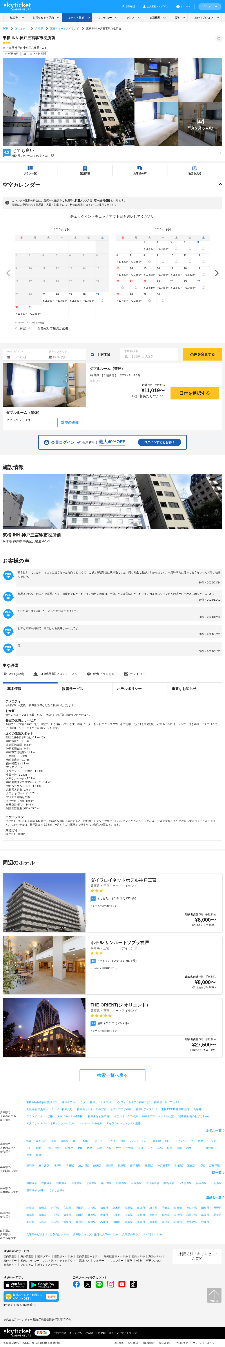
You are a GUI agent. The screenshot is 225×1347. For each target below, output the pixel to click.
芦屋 (109, 1148)
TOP (5, 28)
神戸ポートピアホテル (167, 1102)
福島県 (104, 1207)
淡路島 (65, 1141)
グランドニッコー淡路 (39, 1116)
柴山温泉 (106, 1183)
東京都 (178, 1207)
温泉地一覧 (213, 1197)
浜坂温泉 (201, 1183)
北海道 (30, 1207)
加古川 (130, 1148)
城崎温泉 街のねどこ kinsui (194, 1116)
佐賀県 (129, 1221)
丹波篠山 (211, 1148)
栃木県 (116, 1207)
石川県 (55, 1214)
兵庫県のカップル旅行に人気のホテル (95, 1234)
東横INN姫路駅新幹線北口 (41, 1102)
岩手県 (55, 1207)
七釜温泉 (91, 1183)
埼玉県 (153, 1207)
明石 (168, 1141)
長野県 (217, 1207)
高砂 (140, 1148)
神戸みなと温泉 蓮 (99, 1116)
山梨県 (205, 1207)
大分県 (166, 1221)
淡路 (29, 1141)
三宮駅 (191, 1165)
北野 (58, 1148)
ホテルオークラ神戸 (126, 1116)
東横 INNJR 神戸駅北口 (175, 1109)
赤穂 (99, 1148)
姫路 (169, 1148)
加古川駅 (83, 1165)
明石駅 (70, 1165)
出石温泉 (216, 1183)
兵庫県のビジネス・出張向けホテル (47, 1234)
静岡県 (79, 1214)
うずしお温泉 (57, 1190)
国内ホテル (21, 28)
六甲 (118, 1148)
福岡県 (116, 1221)
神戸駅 (58, 1165)
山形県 (92, 1207)
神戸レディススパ (146, 1109)
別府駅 (179, 1165)
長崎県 (141, 1221)
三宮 (48, 1148)
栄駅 (202, 1165)
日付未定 (104, 354)
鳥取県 (205, 1214)
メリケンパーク (184, 1141)
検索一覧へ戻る (112, 1075)
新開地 (157, 1141)
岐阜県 (92, 1214)
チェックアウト (58, 351)
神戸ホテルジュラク (73, 1102)
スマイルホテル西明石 (70, 1116)
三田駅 (149, 1165)
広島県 (43, 1221)
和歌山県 (191, 1214)
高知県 (104, 1221)
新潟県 (30, 1214)
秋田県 (79, 1207)
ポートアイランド (105, 1141)
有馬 (160, 1148)
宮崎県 (178, 1221)
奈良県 (178, 1214)
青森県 (43, 1207)
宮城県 (67, 1207)
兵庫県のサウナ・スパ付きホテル (142, 1234)
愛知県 (104, 1214)
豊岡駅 (30, 1165)
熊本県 (153, 1221)
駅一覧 (216, 1172)
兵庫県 (39, 28)
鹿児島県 (191, 1221)
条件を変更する (202, 354)
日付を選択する (194, 393)
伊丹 (150, 1148)
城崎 (38, 1155)
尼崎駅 (109, 1165)
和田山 (87, 1141)
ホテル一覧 (213, 1130)
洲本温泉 (121, 1183)
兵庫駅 (122, 1165)
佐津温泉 (76, 1183)
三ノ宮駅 (44, 1165)
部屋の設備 (70, 422)
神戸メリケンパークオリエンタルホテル (50, 1123)
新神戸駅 (214, 1165)
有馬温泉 (168, 1183)
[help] (52, 155)
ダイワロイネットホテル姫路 (123, 1123)
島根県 (217, 1214)
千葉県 (166, 1207)
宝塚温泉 (136, 1183)
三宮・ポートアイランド (64, 28)
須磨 (123, 1141)
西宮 (89, 1148)
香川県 (79, 1221)
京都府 (141, 1214)
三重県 (116, 1214)
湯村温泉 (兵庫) (35, 1190)
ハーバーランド (139, 1141)
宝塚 (179, 1148)
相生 (189, 1148)
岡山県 (30, 1221)
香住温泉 (46, 1183)
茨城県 (141, 1207)
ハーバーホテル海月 (90, 1123)
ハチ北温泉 (185, 1183)
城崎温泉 (61, 1183)
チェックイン (15, 351)
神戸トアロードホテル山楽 (158, 1116)
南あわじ (41, 1141)
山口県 (55, 1221)
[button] (200, 124)
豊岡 (29, 1155)
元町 (29, 1148)
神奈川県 (191, 1207)
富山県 (43, 1214)
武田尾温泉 (152, 1183)
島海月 (197, 1109)
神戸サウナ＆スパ (100, 1102)
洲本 (53, 1141)
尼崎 (80, 1148)
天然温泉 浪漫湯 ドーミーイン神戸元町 (49, 1109)
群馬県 (129, 1207)
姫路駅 (97, 1165)
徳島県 (67, 1221)
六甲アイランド (207, 1141)
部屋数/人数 (131, 351)
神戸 (38, 1148)
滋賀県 (129, 1214)
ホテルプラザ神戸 (120, 1109)
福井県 (67, 1214)
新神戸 (69, 1148)
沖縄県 (205, 1221)
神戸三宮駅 (164, 1165)
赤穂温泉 (31, 1183)
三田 (198, 1148)
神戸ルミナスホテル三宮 (91, 1109)
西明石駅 (135, 1165)
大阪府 (153, 1214)
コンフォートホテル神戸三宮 (132, 1102)
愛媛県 (92, 1221)
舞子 (75, 1141)
